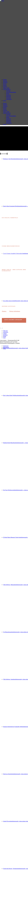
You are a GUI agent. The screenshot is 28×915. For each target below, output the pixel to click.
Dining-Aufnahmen (14, 311)
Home (4, 336)
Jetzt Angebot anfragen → (13, 320)
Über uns (5, 330)
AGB (4, 348)
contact (5, 333)
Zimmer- (4, 311)
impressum (5, 346)
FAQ (4, 337)
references (5, 332)
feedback (5, 335)
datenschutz (6, 347)
